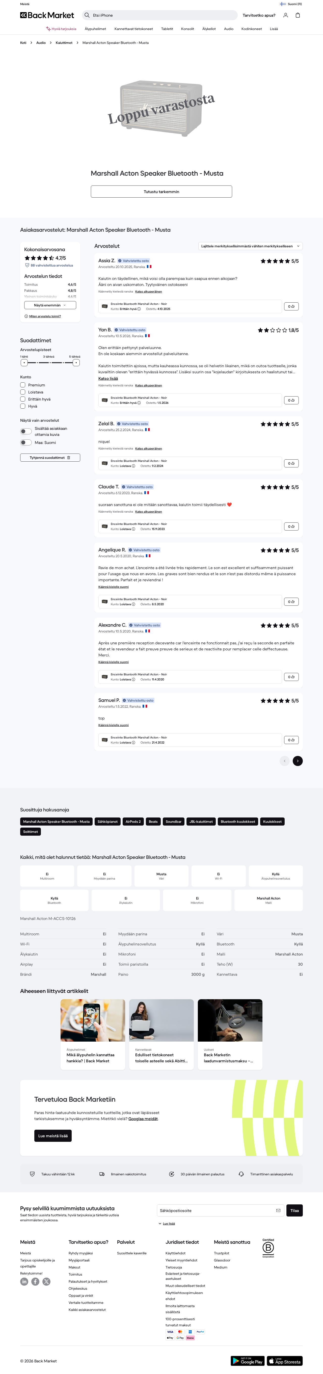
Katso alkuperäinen (148, 291)
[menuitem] (95, 28)
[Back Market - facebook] (35, 1282)
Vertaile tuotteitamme (86, 1302)
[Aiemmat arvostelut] (285, 761)
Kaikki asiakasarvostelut (87, 1309)
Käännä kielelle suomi (113, 587)
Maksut (74, 1267)
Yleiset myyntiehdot (181, 1260)
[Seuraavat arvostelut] (298, 761)
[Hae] (87, 15)
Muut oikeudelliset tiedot (185, 1285)
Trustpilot (221, 1253)
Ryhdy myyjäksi (81, 1253)
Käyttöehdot (175, 1253)
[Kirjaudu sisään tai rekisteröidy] (286, 15)
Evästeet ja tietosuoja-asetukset (183, 1276)
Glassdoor (222, 1260)
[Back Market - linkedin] (24, 1282)
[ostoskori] (298, 15)
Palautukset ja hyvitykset (88, 1281)
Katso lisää (108, 378)
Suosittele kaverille (132, 1253)
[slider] (24, 362)
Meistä (25, 1253)
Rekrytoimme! (31, 1273)
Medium (220, 1267)
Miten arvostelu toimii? (45, 316)
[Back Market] (47, 15)
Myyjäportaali (79, 1260)
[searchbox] (164, 15)
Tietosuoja (174, 1267)
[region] (161, 1035)
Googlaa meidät (143, 1118)
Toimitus (75, 1274)
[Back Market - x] (46, 1282)
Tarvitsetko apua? (259, 15)
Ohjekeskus (78, 1288)
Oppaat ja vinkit (81, 1295)
